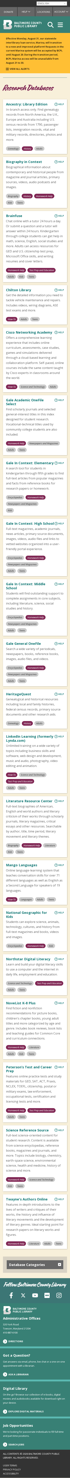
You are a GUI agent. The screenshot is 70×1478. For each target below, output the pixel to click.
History (27, 148)
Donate (8, 12)
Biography (13, 196)
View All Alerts (19, 68)
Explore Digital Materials (26, 1411)
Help (28, 11)
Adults (39, 148)
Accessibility (11, 1473)
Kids (10, 202)
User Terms (10, 1465)
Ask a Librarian (18, 1374)
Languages (26, 899)
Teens (20, 202)
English (43, 3)
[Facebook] (11, 1295)
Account (62, 11)
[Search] (51, 24)
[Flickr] (47, 1295)
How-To (12, 319)
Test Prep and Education (41, 270)
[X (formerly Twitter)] (23, 1295)
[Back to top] (60, 1468)
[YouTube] (35, 1295)
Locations (43, 12)
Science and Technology (33, 386)
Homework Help (44, 196)
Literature (50, 845)
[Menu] (60, 24)
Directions (15, 1341)
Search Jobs (16, 1444)
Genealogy (13, 148)
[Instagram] (59, 1295)
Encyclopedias (15, 497)
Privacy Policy (12, 1469)
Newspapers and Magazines (43, 443)
